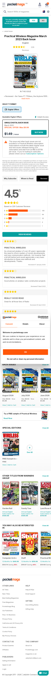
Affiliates (5, 650)
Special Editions (11, 428)
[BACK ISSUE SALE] (10, 392)
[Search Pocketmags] (4, 12)
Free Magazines (8, 602)
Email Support (30, 594)
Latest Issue (8, 31)
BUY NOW (39, 132)
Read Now (8, 418)
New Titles (6, 594)
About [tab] (41, 324)
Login (4, 669)
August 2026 (8, 395)
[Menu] (3, 4)
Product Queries (8, 645)
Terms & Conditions (9, 627)
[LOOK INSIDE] (25, 87)
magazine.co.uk (31, 654)
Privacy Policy (7, 619)
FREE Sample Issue (10, 459)
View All (45, 365)
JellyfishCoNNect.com (33, 658)
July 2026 (25, 395)
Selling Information (8, 661)
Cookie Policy (7, 631)
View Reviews (25, 234)
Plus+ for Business (8, 615)
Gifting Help (30, 609)
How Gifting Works (32, 605)
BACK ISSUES (9, 364)
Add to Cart (12, 405)
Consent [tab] (9, 324)
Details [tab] (25, 324)
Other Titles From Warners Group (18, 476)
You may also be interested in (18, 525)
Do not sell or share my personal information (25, 359)
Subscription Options (35, 154)
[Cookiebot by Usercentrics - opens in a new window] (38, 317)
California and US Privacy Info (12, 623)
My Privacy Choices (9, 636)
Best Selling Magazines (10, 598)
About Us (29, 645)
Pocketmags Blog (8, 606)
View (4, 405)
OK (25, 352)
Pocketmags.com (32, 650)
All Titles (5, 590)
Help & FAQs (30, 590)
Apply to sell (6, 665)
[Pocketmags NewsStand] (15, 4)
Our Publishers (7, 611)
